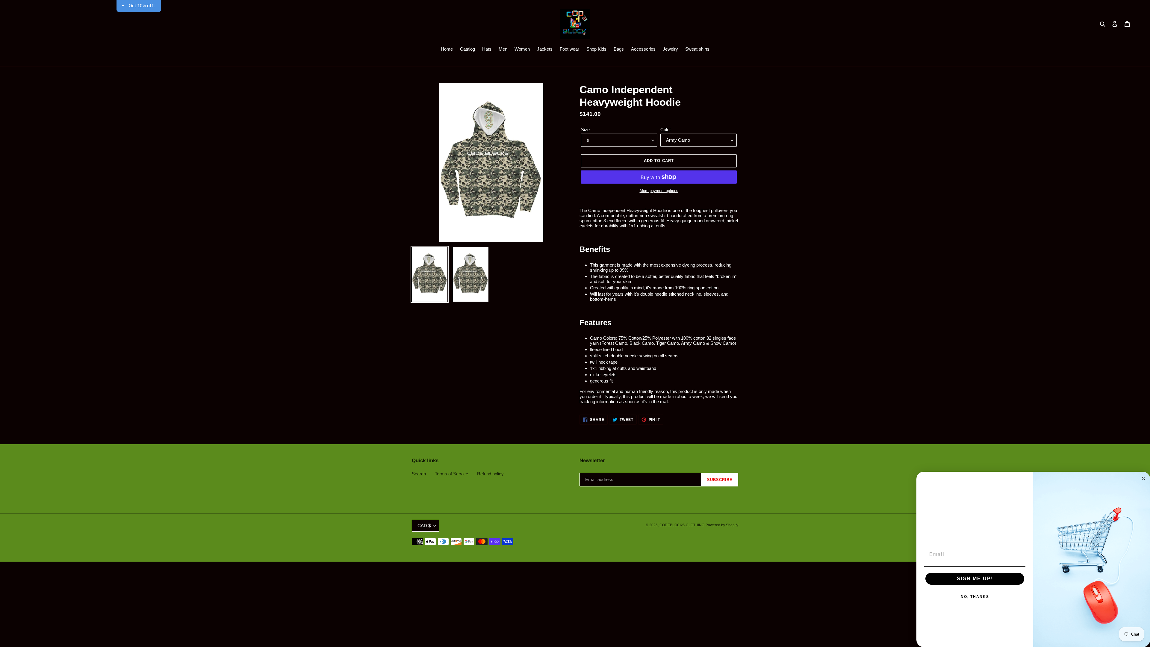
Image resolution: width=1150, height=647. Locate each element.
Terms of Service (451, 473)
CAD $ (424, 525)
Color (665, 129)
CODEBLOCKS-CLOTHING (681, 525)
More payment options (659, 190)
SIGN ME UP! (975, 578)
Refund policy (490, 473)
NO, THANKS (975, 597)
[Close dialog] (1143, 478)
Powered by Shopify (722, 525)
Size (585, 129)
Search (419, 473)
